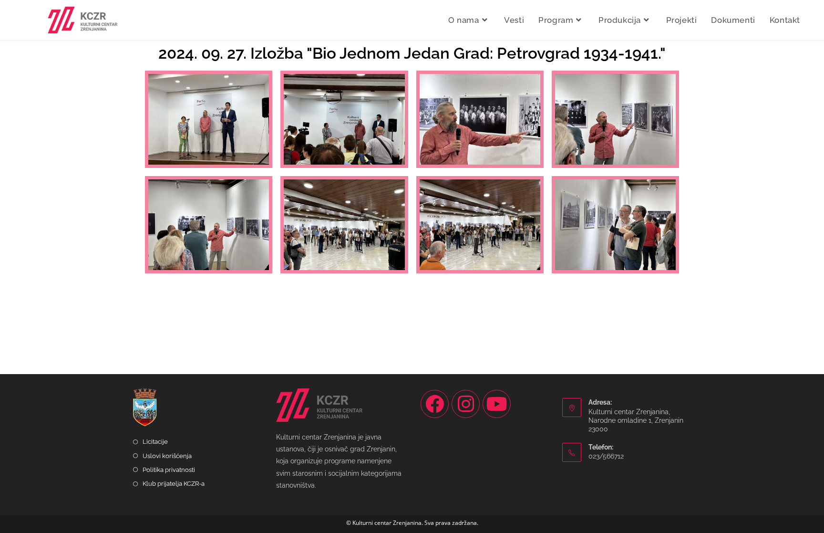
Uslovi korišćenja (167, 456)
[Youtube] (497, 404)
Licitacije (155, 441)
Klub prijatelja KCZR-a (174, 483)
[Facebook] (435, 404)
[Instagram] (466, 404)
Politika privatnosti (169, 469)
